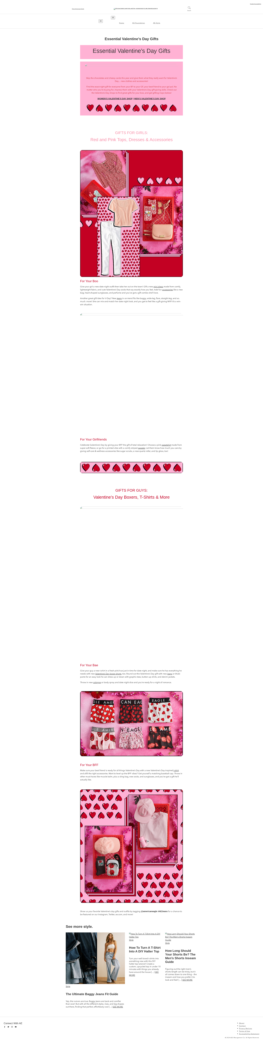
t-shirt (176, 771)
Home (121, 23)
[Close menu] (113, 17)
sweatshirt (166, 445)
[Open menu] (101, 21)
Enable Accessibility (255, 4)
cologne (97, 683)
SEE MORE (118, 1007)
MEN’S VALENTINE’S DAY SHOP (150, 98)
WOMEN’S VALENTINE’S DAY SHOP (114, 98)
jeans (119, 299)
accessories (167, 290)
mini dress (158, 287)
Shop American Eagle (78, 9)
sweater (141, 448)
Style (68, 987)
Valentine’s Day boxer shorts (108, 674)
